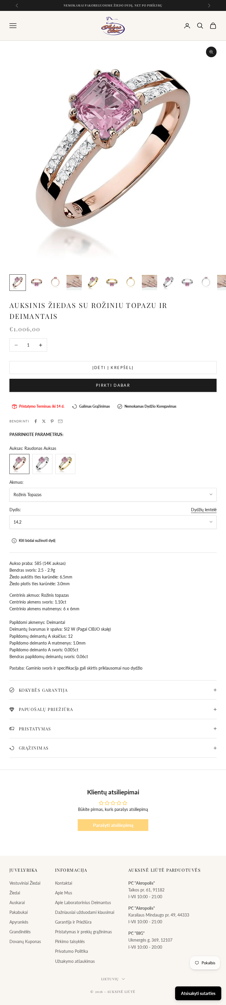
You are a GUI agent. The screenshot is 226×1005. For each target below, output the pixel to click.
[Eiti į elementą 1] (17, 282)
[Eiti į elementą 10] (187, 282)
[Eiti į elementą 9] (168, 282)
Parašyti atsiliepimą (113, 825)
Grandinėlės (20, 931)
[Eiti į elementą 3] (55, 282)
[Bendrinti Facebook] (35, 421)
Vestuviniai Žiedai (24, 883)
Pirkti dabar (113, 385)
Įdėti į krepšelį (113, 367)
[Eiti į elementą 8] (149, 282)
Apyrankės (18, 921)
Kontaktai (63, 883)
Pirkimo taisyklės (70, 941)
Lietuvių (110, 979)
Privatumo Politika (71, 951)
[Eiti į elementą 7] (130, 282)
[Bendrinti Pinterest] (52, 421)
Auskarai (17, 902)
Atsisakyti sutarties (198, 993)
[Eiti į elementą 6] (112, 282)
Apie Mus (63, 892)
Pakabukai (18, 912)
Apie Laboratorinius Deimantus (83, 902)
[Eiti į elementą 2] (36, 282)
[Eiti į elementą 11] (206, 282)
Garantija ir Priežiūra (73, 921)
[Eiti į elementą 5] (93, 282)
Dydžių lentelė (204, 509)
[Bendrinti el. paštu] (60, 421)
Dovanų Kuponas (25, 941)
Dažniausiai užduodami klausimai (84, 912)
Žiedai (14, 892)
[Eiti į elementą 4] (74, 282)
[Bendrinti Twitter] (43, 421)
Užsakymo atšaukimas (75, 961)
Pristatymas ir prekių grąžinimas (83, 931)
